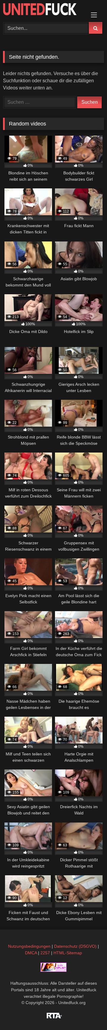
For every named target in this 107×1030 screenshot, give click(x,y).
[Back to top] (88, 1012)
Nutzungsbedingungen (29, 946)
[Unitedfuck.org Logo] (44, 10)
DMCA (31, 952)
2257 (45, 952)
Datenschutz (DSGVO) (75, 946)
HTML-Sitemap (68, 952)
